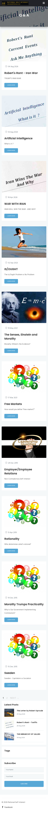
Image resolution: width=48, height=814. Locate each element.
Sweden (9, 673)
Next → (14, 698)
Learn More (11, 85)
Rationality (11, 539)
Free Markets (13, 404)
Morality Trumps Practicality (24, 604)
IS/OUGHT (11, 269)
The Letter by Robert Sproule (30, 710)
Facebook (8, 807)
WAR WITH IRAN (15, 204)
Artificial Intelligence (18, 138)
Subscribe (24, 784)
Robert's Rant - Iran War (21, 73)
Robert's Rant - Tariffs (27, 722)
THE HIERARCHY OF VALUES (28, 734)
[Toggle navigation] (43, 3)
